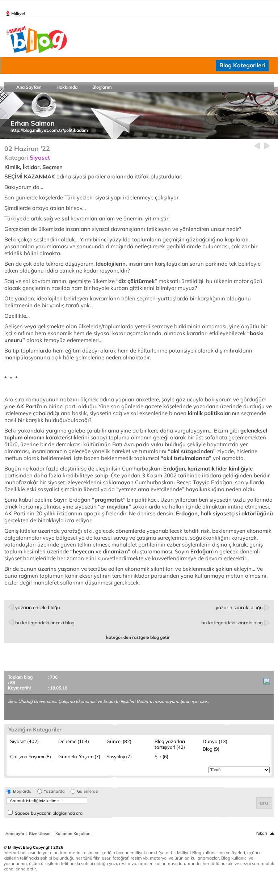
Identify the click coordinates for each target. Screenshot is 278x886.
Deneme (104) (73, 741)
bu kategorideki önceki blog (45, 622)
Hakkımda (66, 87)
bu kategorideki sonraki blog (232, 622)
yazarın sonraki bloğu (239, 607)
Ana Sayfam (29, 87)
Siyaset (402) (24, 741)
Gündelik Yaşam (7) (79, 756)
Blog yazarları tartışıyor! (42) (170, 744)
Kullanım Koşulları (72, 833)
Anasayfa (14, 833)
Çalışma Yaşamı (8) (30, 756)
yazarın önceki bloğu (37, 607)
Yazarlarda (54, 791)
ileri (267, 146)
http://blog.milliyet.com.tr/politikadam (49, 130)
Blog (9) (211, 749)
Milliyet (18, 13)
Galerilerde (87, 791)
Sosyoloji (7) (119, 756)
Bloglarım (102, 87)
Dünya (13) (215, 741)
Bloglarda (22, 791)
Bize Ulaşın (40, 833)
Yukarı (261, 833)
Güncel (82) (118, 741)
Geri (257, 146)
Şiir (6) (161, 756)
